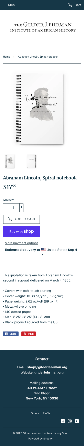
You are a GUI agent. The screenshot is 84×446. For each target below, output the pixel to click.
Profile (46, 413)
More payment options (21, 243)
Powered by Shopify (40, 438)
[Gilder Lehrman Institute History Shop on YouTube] (77, 421)
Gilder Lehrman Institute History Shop (45, 433)
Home (6, 56)
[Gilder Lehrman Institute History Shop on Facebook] (63, 421)
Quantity (8, 199)
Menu (12, 5)
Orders (35, 413)
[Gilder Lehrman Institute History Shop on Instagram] (70, 421)
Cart (77, 5)
